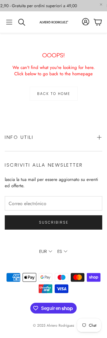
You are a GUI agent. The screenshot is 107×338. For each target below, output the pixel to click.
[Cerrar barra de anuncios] (101, 4)
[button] (9, 22)
